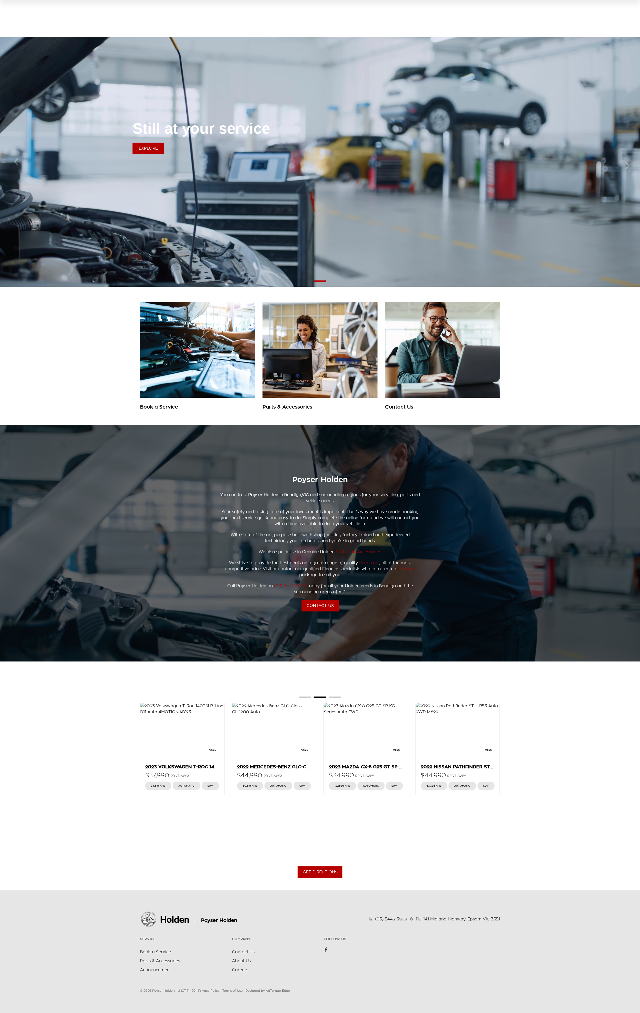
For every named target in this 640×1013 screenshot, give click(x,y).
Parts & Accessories (160, 961)
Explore (148, 148)
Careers (240, 970)
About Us (241, 961)
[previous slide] (16, 162)
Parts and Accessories (358, 552)
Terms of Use (232, 990)
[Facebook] (326, 950)
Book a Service (155, 952)
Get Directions (320, 872)
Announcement (155, 970)
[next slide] (627, 165)
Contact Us (320, 606)
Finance (407, 569)
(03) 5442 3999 (290, 586)
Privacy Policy (209, 990)
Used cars (369, 563)
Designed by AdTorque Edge (268, 990)
